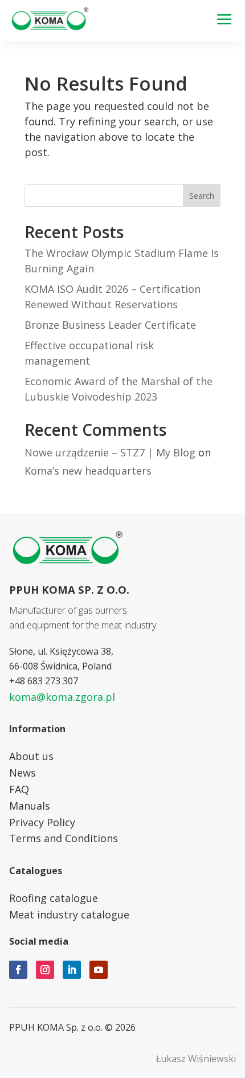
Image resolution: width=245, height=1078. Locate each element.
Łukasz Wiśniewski (196, 1058)
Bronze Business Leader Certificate (110, 325)
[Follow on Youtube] (98, 970)
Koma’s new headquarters (88, 470)
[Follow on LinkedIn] (72, 970)
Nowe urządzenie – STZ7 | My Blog (109, 452)
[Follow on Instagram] (45, 970)
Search (201, 195)
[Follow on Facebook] (18, 970)
